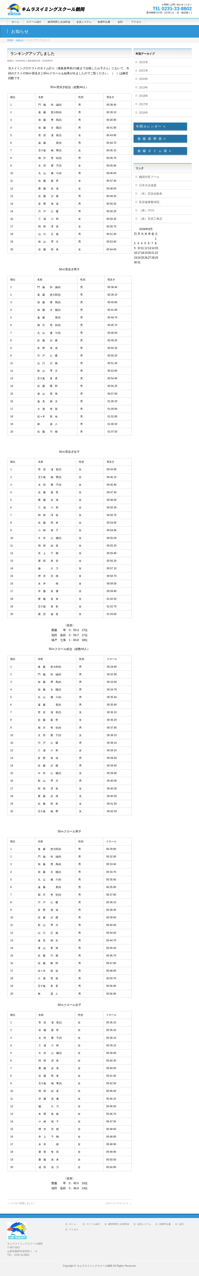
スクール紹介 (93, 1224)
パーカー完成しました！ (21, 1203)
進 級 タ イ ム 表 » (153, 150)
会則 (182, 1224)
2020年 (143, 79)
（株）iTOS (146, 210)
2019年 (143, 87)
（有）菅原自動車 (150, 193)
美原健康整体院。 (150, 202)
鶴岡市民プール (149, 177)
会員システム (144, 1224)
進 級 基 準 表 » (150, 138)
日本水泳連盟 (147, 185)
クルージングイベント (118, 1203)
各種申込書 (165, 1224)
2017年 (143, 104)
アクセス (75, 1229)
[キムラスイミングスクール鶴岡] (46, 10)
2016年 (143, 112)
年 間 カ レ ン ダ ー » (150, 126)
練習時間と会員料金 (118, 1224)
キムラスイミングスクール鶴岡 (94, 1265)
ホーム (73, 1224)
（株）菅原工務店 (150, 218)
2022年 (143, 62)
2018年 (143, 95)
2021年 (143, 70)
